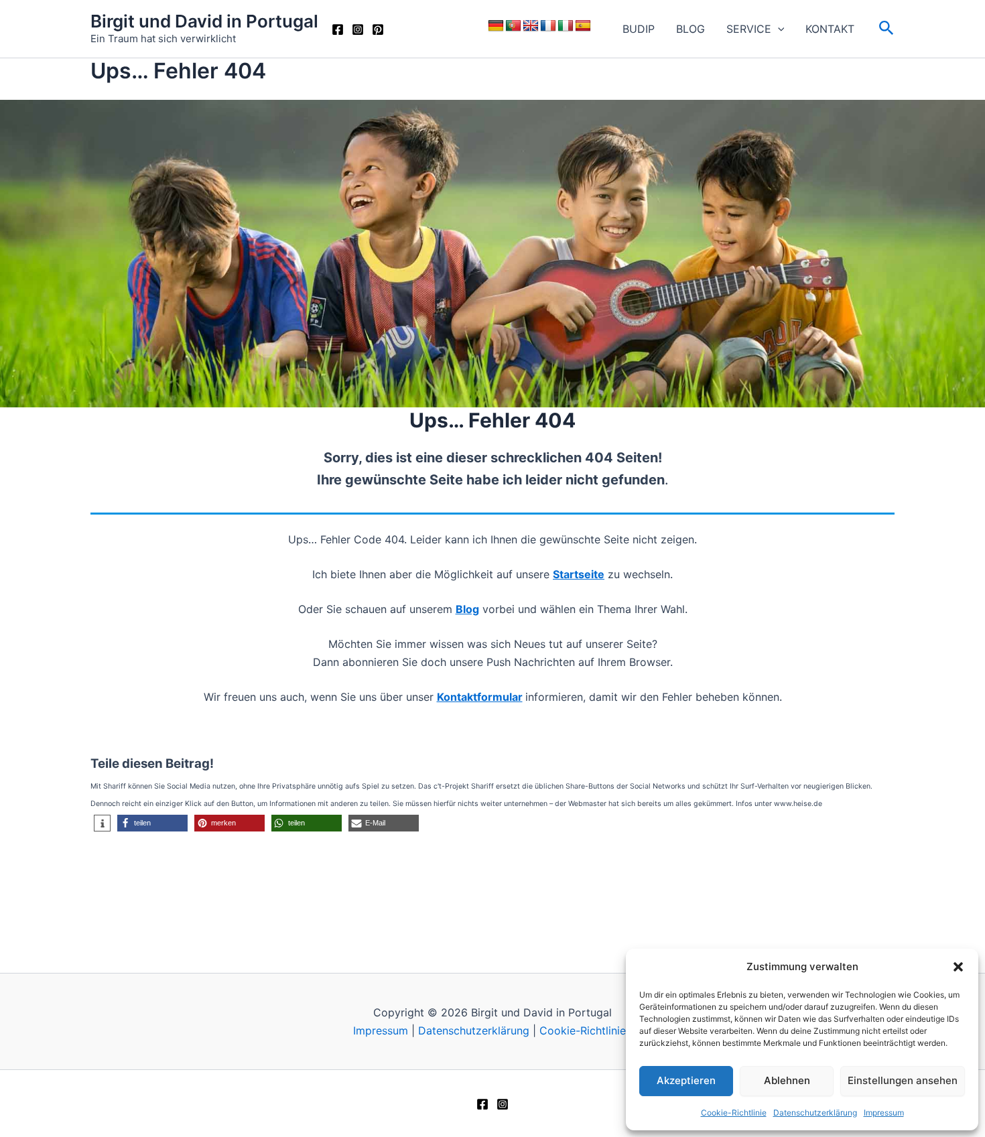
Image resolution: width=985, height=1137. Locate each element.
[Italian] (565, 26)
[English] (531, 26)
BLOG (690, 29)
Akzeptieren (686, 1080)
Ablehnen (787, 1080)
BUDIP (638, 29)
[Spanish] (583, 26)
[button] (958, 967)
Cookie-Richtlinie (734, 1113)
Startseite (578, 574)
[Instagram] (358, 29)
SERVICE (748, 29)
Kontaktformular (480, 697)
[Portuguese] (513, 26)
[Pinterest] (378, 29)
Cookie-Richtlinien (585, 1030)
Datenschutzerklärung (815, 1113)
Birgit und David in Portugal (204, 21)
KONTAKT (829, 29)
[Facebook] (338, 29)
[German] (496, 26)
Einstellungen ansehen (903, 1080)
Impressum (884, 1113)
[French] (548, 26)
